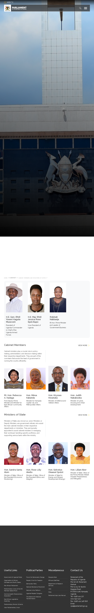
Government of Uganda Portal (13, 577)
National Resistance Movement (35, 587)
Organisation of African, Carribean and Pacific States (12, 581)
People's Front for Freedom (34, 580)
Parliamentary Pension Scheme (13, 604)
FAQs (49, 592)
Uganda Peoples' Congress (34, 593)
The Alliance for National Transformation (33, 597)
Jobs (49, 589)
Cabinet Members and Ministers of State (32, 277)
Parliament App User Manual (57, 595)
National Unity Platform (33, 590)
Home (5, 277)
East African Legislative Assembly (11, 600)
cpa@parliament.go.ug (78, 606)
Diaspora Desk (52, 577)
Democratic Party (31, 584)
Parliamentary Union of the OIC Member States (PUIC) (13, 590)
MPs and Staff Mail (53, 580)
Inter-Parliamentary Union (12, 607)
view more (82, 345)
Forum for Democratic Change (35, 577)
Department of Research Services (55, 584)
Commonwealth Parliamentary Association (13, 595)
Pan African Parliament (11, 585)
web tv (10, 2)
